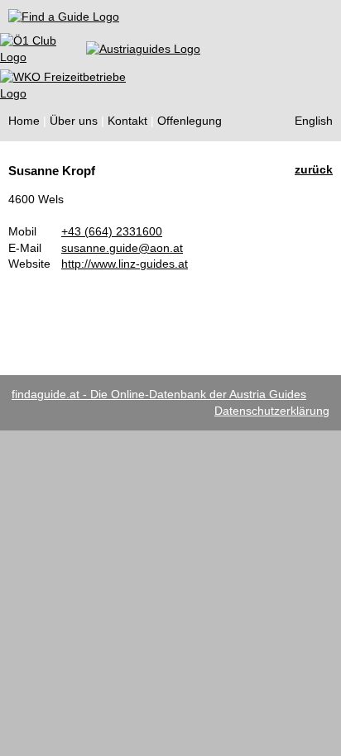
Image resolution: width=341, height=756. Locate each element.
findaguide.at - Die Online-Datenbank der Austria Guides (159, 394)
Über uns (74, 120)
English (314, 120)
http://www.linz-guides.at (124, 263)
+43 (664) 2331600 (111, 231)
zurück (314, 169)
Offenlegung (189, 120)
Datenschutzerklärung (271, 410)
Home (24, 120)
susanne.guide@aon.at (122, 247)
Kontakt (127, 120)
